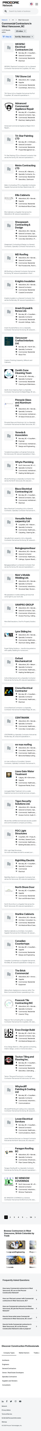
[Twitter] (11, 1401)
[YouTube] (20, 1401)
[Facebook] (6, 1401)
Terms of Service (7, 1414)
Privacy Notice (6, 1410)
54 (31, 1217)
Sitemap (4, 1422)
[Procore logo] (11, 2)
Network (7, 5)
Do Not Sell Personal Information (11, 1418)
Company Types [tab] (9, 1353)
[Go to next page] (35, 1217)
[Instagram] (15, 1401)
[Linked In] (2, 1401)
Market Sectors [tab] (24, 1353)
